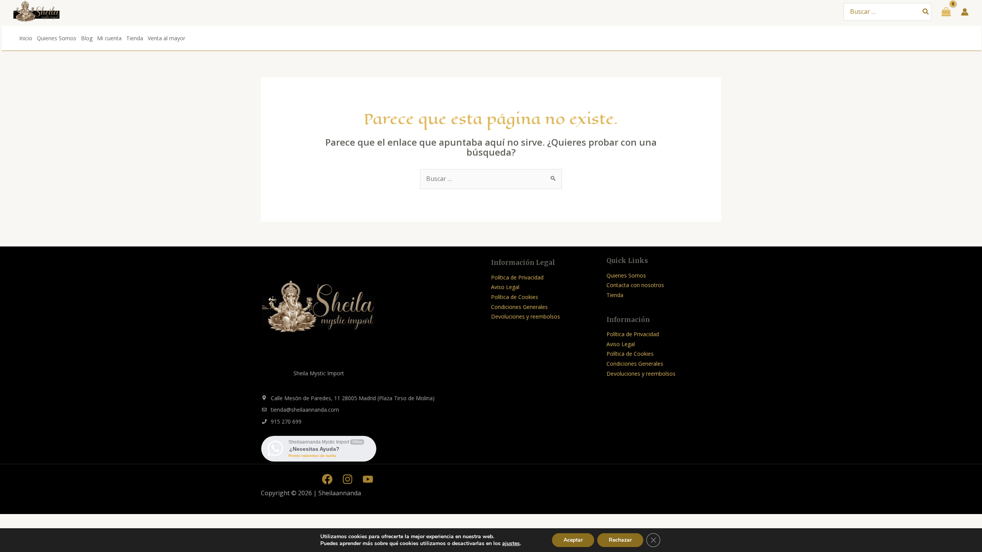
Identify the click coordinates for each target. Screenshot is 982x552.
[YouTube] (367, 479)
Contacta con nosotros (635, 285)
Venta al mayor (166, 38)
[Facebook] (327, 479)
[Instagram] (347, 479)
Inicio (25, 38)
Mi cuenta (109, 38)
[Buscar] (926, 12)
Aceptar (573, 540)
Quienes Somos (56, 38)
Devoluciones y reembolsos (525, 316)
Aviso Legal (505, 287)
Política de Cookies (514, 297)
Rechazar (620, 540)
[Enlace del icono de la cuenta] (965, 12)
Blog (86, 38)
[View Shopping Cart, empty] (946, 12)
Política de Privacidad (517, 277)
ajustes (511, 543)
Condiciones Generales (519, 306)
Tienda (134, 38)
